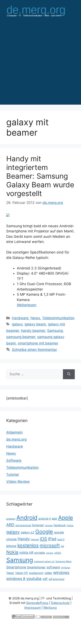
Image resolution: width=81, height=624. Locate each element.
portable (39, 552)
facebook (60, 525)
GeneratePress (37, 603)
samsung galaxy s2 (44, 561)
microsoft (50, 545)
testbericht (36, 573)
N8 (62, 546)
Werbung (50, 608)
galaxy (17, 324)
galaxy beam (35, 324)
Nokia (12, 552)
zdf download (56, 579)
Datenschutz (60, 603)
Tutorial (12, 474)
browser (38, 525)
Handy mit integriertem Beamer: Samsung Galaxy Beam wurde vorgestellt (40, 176)
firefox (70, 525)
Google (44, 531)
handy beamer (33, 331)
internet (35, 539)
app (54, 518)
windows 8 (15, 578)
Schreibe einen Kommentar (34, 350)
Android (26, 517)
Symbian (65, 567)
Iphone (11, 546)
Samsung (55, 331)
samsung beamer (20, 337)
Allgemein (14, 432)
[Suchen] (69, 374)
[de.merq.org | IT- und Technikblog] (40, 10)
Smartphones (36, 567)
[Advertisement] (40, 64)
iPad (52, 538)
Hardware (20, 318)
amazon (10, 518)
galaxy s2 (27, 532)
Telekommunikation (58, 318)
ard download (23, 525)
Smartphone (16, 567)
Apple (65, 517)
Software (13, 460)
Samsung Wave (63, 561)
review (49, 553)
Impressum (32, 608)
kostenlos (28, 545)
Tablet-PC (21, 573)
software (53, 567)
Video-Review (18, 481)
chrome (49, 525)
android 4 (44, 518)
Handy (24, 539)
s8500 (57, 553)
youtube (34, 578)
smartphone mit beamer (38, 343)
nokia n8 (26, 552)
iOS (43, 538)
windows (61, 572)
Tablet (10, 573)
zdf (45, 579)
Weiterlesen (26, 305)
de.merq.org (16, 439)
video (48, 573)
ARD (10, 524)
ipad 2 (60, 539)
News (35, 318)
